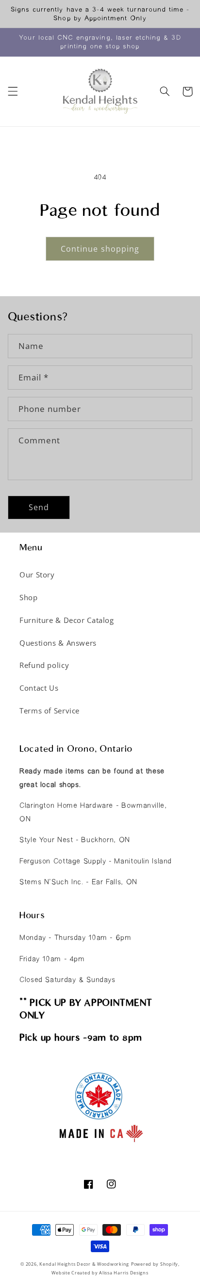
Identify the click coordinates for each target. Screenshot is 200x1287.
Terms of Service (49, 710)
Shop (28, 597)
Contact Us (38, 688)
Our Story (37, 574)
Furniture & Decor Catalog (66, 620)
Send (39, 507)
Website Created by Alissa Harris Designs (99, 1273)
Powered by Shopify (154, 1264)
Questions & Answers (58, 643)
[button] (12, 91)
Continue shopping (100, 248)
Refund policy (44, 665)
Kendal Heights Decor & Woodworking (84, 1264)
